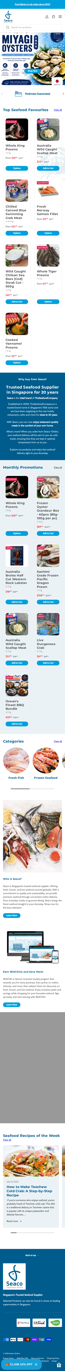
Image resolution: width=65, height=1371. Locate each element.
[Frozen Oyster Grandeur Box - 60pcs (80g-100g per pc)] (48, 487)
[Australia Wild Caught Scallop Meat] (48, 129)
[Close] (36, 1364)
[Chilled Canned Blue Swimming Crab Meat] (17, 190)
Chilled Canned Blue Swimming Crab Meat (16, 212)
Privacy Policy (8, 1358)
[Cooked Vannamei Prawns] (17, 324)
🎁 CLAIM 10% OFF (19, 1364)
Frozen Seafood (45, 778)
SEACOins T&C (22, 1358)
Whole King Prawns (15, 147)
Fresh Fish (16, 778)
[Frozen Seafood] (46, 760)
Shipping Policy (53, 1358)
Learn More (11, 915)
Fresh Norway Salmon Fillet (47, 210)
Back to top (31, 1255)
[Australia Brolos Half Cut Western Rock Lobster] (17, 556)
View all (58, 109)
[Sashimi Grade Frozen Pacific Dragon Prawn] (48, 556)
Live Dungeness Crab (46, 643)
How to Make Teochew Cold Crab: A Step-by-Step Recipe (29, 1191)
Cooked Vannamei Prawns (14, 343)
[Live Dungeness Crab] (48, 624)
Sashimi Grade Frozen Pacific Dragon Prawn (47, 579)
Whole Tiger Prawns (47, 273)
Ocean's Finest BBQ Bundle (15, 705)
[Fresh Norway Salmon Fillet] (48, 190)
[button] (53, 16)
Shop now (52, 71)
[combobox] (32, 27)
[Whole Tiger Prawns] (48, 255)
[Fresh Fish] (16, 760)
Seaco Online (14, 1353)
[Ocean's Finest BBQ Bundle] (17, 685)
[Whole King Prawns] (17, 129)
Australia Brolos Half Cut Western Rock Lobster (16, 577)
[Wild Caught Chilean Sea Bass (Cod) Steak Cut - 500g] (17, 255)
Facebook (45, 1361)
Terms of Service (37, 1358)
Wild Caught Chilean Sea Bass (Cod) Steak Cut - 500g (16, 279)
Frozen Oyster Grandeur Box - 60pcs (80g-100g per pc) (48, 510)
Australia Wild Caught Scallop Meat (47, 149)
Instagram (56, 1361)
